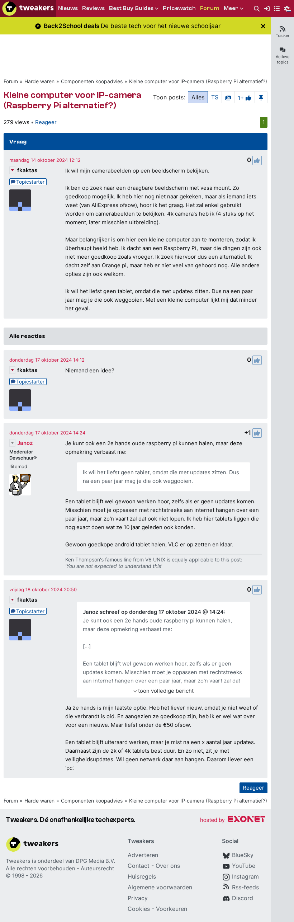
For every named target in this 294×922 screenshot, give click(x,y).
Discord (242, 898)
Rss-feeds (245, 887)
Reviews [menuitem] (93, 8)
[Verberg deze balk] (263, 26)
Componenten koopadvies (92, 81)
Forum (11, 81)
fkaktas (27, 170)
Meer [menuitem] (231, 8)
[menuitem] (257, 8)
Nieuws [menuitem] (68, 8)
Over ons (168, 865)
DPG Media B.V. (95, 860)
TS (214, 97)
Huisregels (142, 876)
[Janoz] (20, 484)
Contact (139, 865)
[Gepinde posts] (261, 97)
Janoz (25, 442)
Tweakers (18, 860)
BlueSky (242, 855)
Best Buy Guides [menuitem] (131, 8)
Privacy (138, 898)
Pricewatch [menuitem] (179, 8)
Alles (197, 97)
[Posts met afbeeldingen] (228, 97)
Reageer (46, 122)
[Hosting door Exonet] (232, 820)
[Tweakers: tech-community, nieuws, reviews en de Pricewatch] (28, 8)
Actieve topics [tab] (282, 59)
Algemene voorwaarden (160, 887)
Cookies (139, 908)
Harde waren (39, 81)
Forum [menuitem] (209, 8)
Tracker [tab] (282, 35)
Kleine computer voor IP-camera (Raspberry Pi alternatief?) (198, 81)
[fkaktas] (20, 200)
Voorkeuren (171, 908)
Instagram (245, 876)
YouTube (243, 865)
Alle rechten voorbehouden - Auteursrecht (60, 868)
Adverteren (143, 855)
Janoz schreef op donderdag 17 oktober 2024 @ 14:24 (153, 611)
